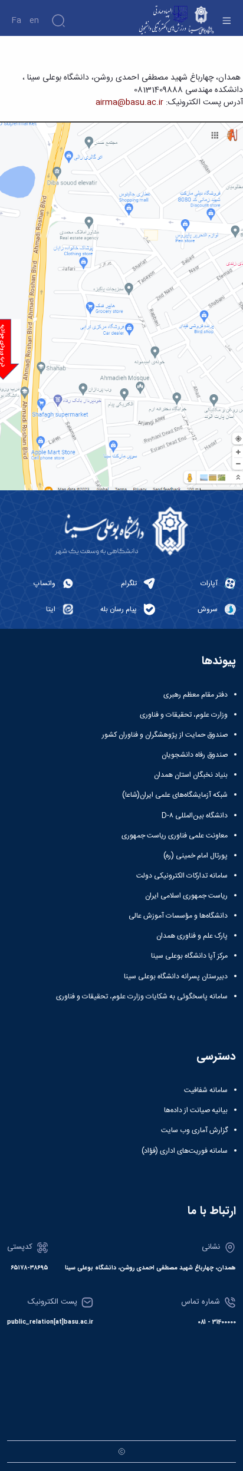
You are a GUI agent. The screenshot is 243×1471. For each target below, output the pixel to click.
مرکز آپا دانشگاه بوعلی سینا (189, 956)
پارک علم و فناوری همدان (192, 936)
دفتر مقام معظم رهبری (195, 695)
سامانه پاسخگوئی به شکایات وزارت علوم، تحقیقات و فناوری (142, 996)
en (34, 21)
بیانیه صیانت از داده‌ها (196, 1110)
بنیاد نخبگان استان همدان (191, 775)
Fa (16, 21)
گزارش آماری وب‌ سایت (194, 1130)
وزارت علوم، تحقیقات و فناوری (184, 715)
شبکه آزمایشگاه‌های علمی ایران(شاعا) (175, 795)
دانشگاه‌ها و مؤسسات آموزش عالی (178, 916)
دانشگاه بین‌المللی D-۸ (195, 816)
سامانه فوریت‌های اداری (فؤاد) (185, 1151)
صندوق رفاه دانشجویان (195, 755)
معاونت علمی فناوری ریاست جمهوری (174, 836)
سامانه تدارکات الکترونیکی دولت (182, 876)
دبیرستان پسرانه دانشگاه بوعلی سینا (176, 976)
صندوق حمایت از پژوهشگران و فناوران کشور (165, 735)
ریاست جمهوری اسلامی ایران (186, 896)
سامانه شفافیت (206, 1090)
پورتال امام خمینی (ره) (195, 856)
